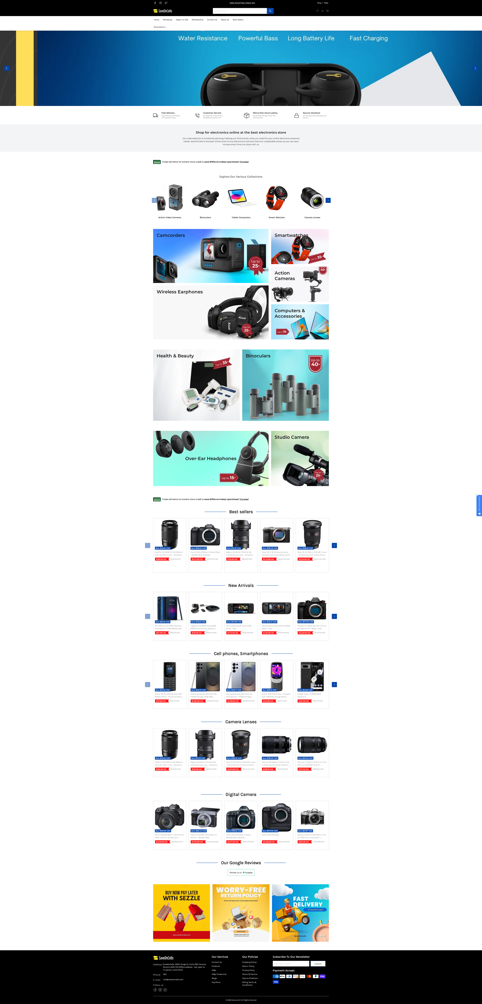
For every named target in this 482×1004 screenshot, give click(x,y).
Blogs (214, 978)
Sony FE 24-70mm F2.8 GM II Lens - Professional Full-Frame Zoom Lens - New (312, 553)
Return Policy (248, 966)
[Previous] (147, 545)
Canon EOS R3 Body (270, 835)
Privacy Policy (248, 970)
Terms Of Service (249, 974)
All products (159, 27)
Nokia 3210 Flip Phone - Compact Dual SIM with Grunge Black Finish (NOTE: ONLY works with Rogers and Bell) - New (276, 695)
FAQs (326, 3)
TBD (165, 974)
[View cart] (327, 10)
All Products (119, 73)
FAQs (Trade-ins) (219, 974)
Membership (197, 19)
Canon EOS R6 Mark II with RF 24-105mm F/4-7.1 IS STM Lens (169, 836)
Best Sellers (238, 19)
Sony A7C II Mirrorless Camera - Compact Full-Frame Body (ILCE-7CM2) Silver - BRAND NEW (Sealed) (276, 553)
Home (156, 19)
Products (216, 966)
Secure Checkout (250, 978)
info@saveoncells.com (212, 118)
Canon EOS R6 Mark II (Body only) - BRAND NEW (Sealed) (205, 553)
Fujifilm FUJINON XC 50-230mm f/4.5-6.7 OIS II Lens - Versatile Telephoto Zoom (169, 553)
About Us (225, 19)
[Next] (334, 545)
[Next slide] (475, 68)
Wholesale (167, 19)
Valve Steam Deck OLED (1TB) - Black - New (239, 627)
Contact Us (212, 19)
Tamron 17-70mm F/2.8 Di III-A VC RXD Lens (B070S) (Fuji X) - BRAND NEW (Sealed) (311, 763)
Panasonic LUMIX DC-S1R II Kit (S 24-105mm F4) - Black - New (311, 627)
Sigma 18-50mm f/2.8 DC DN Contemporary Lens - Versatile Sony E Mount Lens (239, 553)
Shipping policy (249, 962)
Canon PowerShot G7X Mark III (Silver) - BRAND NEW (204, 836)
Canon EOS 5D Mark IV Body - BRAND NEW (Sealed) (239, 836)
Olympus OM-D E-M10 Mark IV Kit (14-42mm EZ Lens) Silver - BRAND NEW (311, 836)
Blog (319, 3)
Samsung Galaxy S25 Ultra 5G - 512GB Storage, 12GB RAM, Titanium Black (204, 695)
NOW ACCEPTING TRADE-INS (242, 3)
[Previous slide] (6, 68)
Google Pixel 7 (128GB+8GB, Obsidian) (309, 695)
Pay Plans (216, 982)
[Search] (270, 11)
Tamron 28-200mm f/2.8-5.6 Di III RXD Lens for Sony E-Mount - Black (275, 763)
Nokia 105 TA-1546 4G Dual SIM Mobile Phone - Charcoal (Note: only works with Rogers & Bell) (169, 695)
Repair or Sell (182, 19)
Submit (318, 964)
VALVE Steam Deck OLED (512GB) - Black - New (276, 627)
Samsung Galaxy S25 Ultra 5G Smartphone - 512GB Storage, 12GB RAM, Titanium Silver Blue (239, 695)
